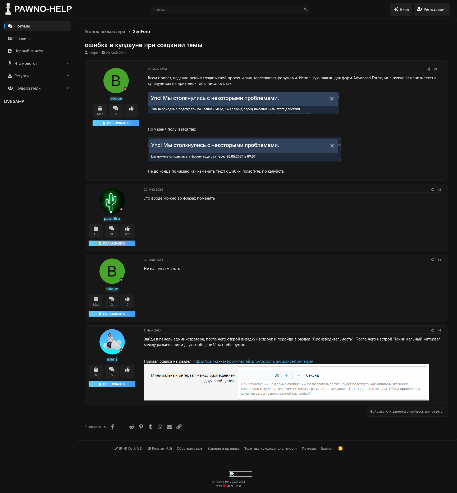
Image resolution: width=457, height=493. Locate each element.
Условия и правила (223, 448)
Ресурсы (22, 75)
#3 (439, 259)
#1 (435, 69)
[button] (67, 63)
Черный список (29, 50)
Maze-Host (233, 486)
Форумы (22, 26)
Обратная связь (190, 448)
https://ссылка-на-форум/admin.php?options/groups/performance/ (253, 361)
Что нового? (26, 63)
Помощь (309, 448)
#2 (439, 189)
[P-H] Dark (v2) (130, 448)
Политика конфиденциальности (270, 448)
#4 (439, 330)
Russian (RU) (161, 448)
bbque (94, 52)
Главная (327, 448)
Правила (23, 38)
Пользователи (28, 88)
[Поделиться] (429, 69)
